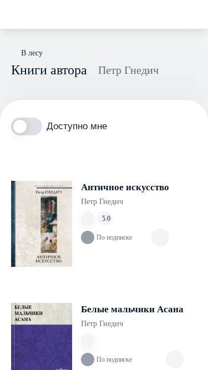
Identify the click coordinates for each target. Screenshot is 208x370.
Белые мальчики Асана (132, 309)
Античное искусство (125, 187)
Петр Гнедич (102, 201)
